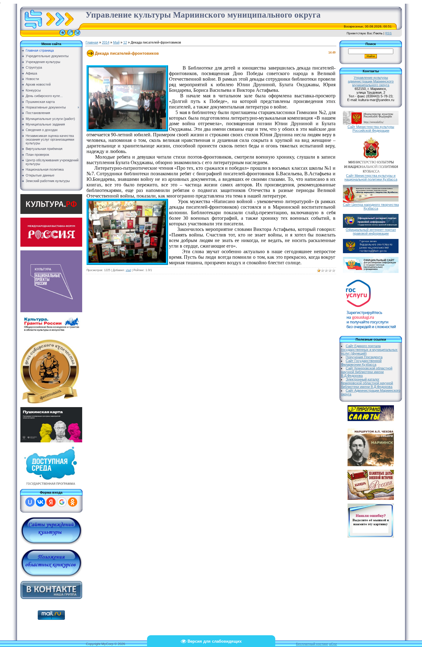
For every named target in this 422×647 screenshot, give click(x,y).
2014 (105, 42)
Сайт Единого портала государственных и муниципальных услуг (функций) (369, 349)
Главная (92, 42)
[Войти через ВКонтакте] (40, 502)
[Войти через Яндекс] (51, 502)
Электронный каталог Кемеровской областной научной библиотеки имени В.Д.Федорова (367, 383)
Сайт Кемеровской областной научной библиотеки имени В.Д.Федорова (366, 371)
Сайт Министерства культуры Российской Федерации (371, 128)
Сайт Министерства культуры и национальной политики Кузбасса (370, 177)
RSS (388, 33)
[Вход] (77, 35)
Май (116, 42)
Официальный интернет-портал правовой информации (371, 231)
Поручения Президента (364, 357)
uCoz (333, 644)
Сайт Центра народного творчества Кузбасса (371, 206)
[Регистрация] (70, 35)
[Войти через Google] (62, 502)
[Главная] (62, 35)
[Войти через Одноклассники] (72, 502)
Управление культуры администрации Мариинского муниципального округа (371, 81)
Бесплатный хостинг (312, 644)
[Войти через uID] (30, 502)
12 (125, 42)
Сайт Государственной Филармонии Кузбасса (361, 362)
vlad (128, 270)
